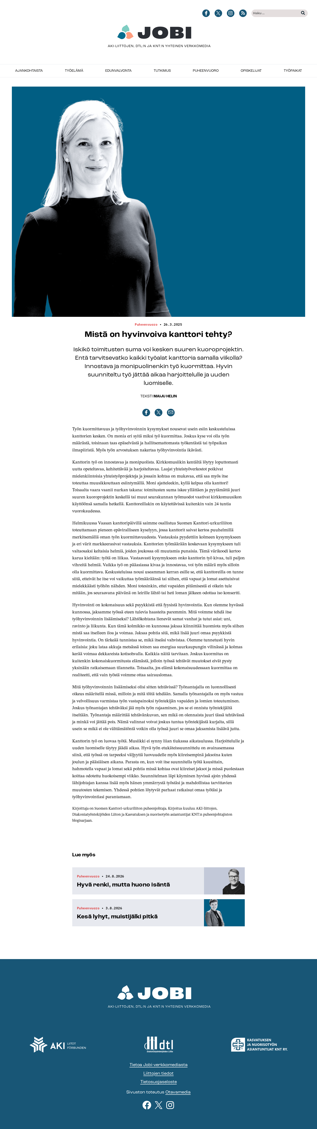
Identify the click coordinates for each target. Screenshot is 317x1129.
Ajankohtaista (29, 70)
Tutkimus (162, 70)
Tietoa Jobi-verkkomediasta (159, 1064)
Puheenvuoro (206, 70)
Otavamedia (178, 1092)
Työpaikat (293, 70)
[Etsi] (303, 13)
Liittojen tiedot (158, 1073)
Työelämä (74, 70)
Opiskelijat (251, 70)
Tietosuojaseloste (158, 1081)
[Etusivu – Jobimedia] (158, 36)
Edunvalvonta (118, 70)
